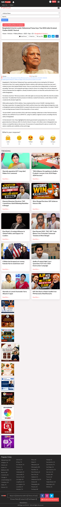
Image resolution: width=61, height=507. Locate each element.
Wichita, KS (49, 487)
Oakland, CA (34, 477)
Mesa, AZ (33, 459)
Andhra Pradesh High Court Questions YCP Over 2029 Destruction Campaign (42, 264)
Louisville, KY (19, 487)
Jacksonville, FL (20, 474)
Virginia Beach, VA (51, 482)
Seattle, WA (49, 474)
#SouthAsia (26, 79)
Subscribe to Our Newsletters (50, 499)
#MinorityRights (19, 79)
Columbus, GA (5, 482)
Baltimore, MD (5, 470)
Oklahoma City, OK (36, 479)
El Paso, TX (19, 462)
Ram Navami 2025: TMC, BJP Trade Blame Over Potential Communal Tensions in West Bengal (45, 233)
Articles (10, 33)
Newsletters (23, 502)
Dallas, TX (3, 484)
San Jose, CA (49, 472)
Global (11, 5)
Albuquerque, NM (5, 460)
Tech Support (32, 499)
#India (19, 78)
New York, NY (34, 474)
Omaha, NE (34, 482)
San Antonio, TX (50, 464)
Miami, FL (33, 462)
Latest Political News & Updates (13, 25)
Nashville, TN (34, 469)
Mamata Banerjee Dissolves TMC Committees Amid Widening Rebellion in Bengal (15, 203)
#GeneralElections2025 (35, 79)
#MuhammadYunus (25, 78)
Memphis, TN (19, 489)
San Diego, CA (50, 467)
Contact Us (23, 499)
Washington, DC (50, 484)
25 (32, 33)
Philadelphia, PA (35, 484)
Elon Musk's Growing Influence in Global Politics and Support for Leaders (14, 233)
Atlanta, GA (4, 465)
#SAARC (40, 78)
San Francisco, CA (51, 469)
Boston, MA (4, 472)
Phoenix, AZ (34, 487)
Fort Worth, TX (20, 464)
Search (5, 20)
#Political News (7, 78)
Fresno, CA (19, 467)
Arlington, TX (4, 462)
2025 (25, 33)
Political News (18, 33)
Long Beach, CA (20, 482)
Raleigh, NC (49, 459)
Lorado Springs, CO (6, 479)
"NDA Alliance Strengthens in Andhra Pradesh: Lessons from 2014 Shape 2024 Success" (45, 173)
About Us (12, 495)
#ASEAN (45, 78)
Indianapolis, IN (20, 472)
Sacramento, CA (50, 462)
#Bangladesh (14, 78)
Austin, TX (4, 467)
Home (4, 33)
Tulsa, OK (48, 479)
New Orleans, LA (35, 472)
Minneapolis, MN (35, 467)
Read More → (6, 179)
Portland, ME (34, 489)
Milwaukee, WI (35, 464)
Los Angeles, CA (20, 484)
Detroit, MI (19, 459)
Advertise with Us (22, 495)
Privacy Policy (14, 499)
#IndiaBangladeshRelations (8, 79)
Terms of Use (32, 495)
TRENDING (6, 151)
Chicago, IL (4, 477)
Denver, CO (4, 487)
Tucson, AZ (49, 477)
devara (4, 76)
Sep (29, 33)
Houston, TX (19, 469)
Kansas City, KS (20, 477)
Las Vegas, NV (20, 479)
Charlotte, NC (5, 475)
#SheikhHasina (34, 78)
